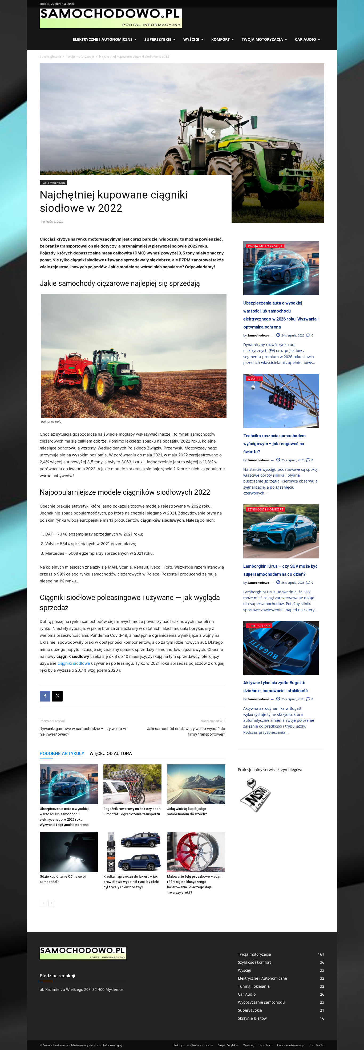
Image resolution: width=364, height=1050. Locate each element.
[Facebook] (45, 696)
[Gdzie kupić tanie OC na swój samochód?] (69, 852)
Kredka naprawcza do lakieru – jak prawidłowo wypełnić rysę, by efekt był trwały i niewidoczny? (131, 881)
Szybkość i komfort (266, 509)
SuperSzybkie (157, 39)
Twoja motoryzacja (262, 39)
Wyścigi (191, 39)
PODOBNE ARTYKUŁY (62, 753)
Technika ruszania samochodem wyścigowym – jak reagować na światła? (274, 443)
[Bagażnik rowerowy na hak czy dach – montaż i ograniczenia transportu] (132, 784)
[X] (57, 696)
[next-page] (51, 903)
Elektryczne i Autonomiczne (102, 39)
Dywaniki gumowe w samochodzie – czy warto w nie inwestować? (83, 731)
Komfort (220, 39)
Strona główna (50, 56)
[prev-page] (43, 903)
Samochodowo (258, 335)
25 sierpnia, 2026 (292, 460)
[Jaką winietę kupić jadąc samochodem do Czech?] (196, 784)
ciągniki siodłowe (74, 663)
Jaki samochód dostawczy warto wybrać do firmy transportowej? (186, 731)
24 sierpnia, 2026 (292, 335)
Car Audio (305, 39)
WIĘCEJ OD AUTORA (111, 753)
